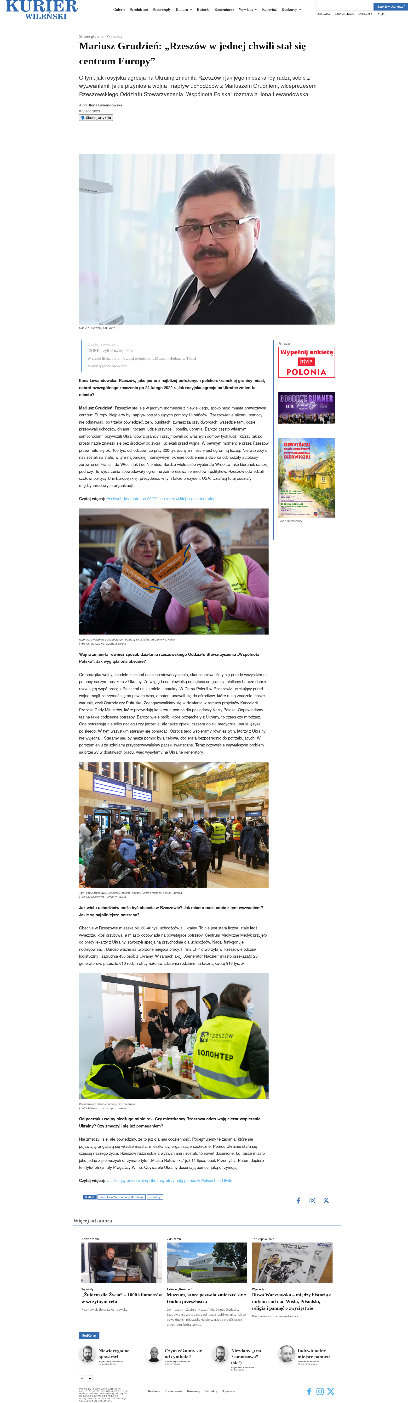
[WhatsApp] (140, 142)
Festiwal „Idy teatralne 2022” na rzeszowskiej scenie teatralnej (161, 498)
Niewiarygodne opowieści (107, 366)
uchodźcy (155, 1197)
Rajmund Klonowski (321, 1325)
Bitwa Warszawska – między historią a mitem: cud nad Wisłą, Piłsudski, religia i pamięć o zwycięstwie (292, 1301)
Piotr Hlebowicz (289, 1325)
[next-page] (90, 1378)
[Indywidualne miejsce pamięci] (286, 1353)
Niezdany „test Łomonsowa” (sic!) (246, 1356)
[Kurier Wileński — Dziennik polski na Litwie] (42, 9)
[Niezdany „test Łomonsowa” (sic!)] (220, 1353)
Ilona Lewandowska (105, 105)
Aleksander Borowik (122, 1325)
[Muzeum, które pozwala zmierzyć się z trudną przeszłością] (207, 1263)
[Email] (151, 142)
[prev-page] (82, 1378)
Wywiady (115, 36)
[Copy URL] (162, 142)
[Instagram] (312, 1201)
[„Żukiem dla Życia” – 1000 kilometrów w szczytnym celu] (121, 1263)
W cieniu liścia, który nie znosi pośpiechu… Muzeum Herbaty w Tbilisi (141, 358)
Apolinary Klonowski (177, 1361)
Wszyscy (94, 1325)
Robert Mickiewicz (292, 1328)
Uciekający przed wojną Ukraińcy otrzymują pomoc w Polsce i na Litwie (169, 1180)
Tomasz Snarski (323, 1328)
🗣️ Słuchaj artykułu (96, 118)
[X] (129, 142)
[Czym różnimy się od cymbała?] (153, 1353)
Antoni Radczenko (155, 1325)
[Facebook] (118, 142)
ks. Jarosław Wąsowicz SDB (251, 1325)
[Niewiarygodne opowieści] (87, 1353)
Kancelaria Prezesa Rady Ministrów (121, 1197)
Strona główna (91, 36)
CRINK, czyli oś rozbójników (110, 350)
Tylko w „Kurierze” (179, 1289)
